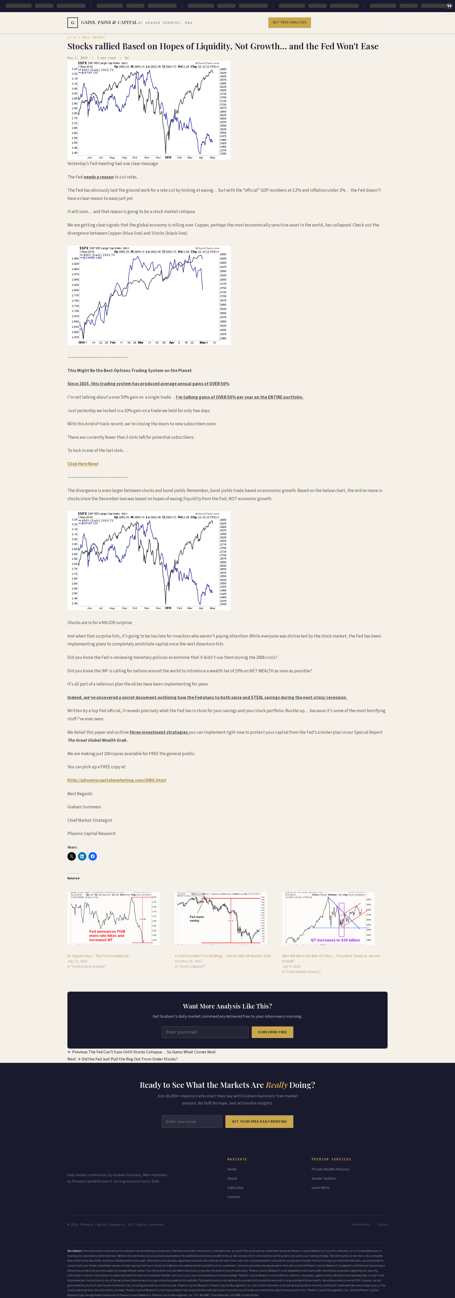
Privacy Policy (361, 1224)
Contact (234, 1197)
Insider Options (324, 1178)
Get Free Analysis (290, 22)
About (232, 1178)
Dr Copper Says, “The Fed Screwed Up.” (99, 956)
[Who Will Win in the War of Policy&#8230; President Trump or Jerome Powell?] (333, 918)
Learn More (320, 1187)
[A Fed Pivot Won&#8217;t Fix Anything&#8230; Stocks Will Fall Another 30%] (226, 918)
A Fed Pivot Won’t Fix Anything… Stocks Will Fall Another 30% (223, 956)
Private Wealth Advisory (330, 1169)
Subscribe (236, 1187)
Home (232, 1169)
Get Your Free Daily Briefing (259, 1121)
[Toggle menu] (387, 22)
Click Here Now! (82, 464)
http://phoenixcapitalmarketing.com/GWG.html (116, 780)
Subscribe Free (272, 1032)
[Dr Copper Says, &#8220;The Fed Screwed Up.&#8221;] (118, 918)
